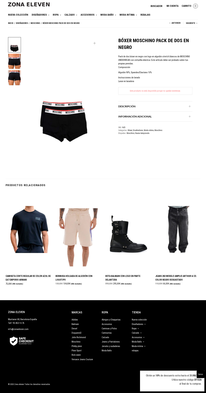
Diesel (74, 328)
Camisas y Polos (109, 328)
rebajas (145, 14)
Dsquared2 (76, 333)
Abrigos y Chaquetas (111, 319)
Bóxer (130, 130)
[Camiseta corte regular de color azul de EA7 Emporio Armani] (28, 231)
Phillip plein (77, 346)
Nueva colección (18, 14)
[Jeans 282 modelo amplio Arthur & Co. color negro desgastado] (177, 231)
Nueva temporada (142, 133)
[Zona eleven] (31, 3)
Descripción (127, 106)
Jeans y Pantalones (111, 341)
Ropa (56, 14)
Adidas (75, 319)
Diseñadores (39, 14)
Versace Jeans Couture (82, 359)
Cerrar (200, 374)
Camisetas (107, 333)
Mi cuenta (172, 6)
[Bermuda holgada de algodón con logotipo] (78, 231)
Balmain (75, 324)
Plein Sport (77, 350)
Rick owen (76, 355)
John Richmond (79, 337)
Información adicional (135, 116)
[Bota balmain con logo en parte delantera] (127, 231)
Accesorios (87, 14)
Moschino (35, 23)
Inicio (10, 23)
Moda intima (127, 14)
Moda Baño (107, 14)
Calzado (70, 14)
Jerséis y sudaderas (111, 346)
